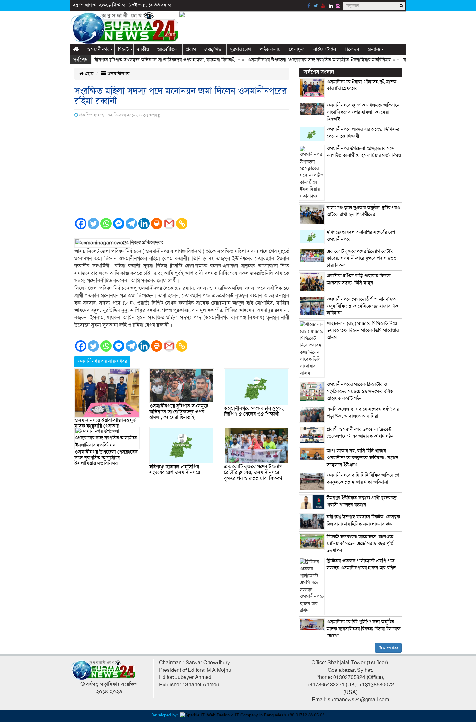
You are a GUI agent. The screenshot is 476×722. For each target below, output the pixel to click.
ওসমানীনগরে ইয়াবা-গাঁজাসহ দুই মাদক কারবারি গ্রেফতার (105, 423)
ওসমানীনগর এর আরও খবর (102, 361)
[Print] (156, 223)
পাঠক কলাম (270, 49)
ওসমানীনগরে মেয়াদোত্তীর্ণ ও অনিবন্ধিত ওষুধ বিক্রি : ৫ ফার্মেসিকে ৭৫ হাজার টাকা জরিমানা (363, 306)
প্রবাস (191, 49)
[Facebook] (80, 223)
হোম (89, 73)
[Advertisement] (181, 168)
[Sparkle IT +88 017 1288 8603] (252, 714)
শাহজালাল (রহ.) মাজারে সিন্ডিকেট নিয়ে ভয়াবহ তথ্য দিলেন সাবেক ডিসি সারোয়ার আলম (363, 330)
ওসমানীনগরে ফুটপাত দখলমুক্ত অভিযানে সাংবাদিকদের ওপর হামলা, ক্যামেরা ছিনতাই (148, 59)
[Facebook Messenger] (118, 223)
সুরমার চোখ (240, 49)
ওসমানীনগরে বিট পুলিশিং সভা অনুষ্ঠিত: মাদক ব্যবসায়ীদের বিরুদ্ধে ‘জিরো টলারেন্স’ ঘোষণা (364, 628)
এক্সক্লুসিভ (212, 49)
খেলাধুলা (297, 49)
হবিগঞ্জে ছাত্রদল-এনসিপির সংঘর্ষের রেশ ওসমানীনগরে (174, 470)
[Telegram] (131, 223)
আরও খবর (390, 648)
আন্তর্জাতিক (167, 49)
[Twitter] (93, 223)
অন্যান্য (374, 49)
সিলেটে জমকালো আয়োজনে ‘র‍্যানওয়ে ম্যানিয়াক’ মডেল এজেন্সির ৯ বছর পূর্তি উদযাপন (360, 543)
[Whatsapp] (106, 223)
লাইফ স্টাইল (324, 49)
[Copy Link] (181, 223)
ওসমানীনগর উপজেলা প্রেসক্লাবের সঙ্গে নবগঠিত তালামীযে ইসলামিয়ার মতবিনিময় (307, 59)
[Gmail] (169, 223)
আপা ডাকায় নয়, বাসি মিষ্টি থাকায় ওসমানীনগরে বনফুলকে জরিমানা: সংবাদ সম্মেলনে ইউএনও (362, 458)
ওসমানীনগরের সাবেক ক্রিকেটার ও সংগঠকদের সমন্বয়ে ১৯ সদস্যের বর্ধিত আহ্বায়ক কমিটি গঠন (360, 391)
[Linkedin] (144, 223)
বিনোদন (352, 49)
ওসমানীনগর (98, 49)
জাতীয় (143, 49)
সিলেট (123, 49)
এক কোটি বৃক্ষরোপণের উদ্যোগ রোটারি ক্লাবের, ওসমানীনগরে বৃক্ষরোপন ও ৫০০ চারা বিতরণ (253, 472)
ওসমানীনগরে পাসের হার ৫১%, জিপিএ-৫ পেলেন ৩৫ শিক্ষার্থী (254, 411)
